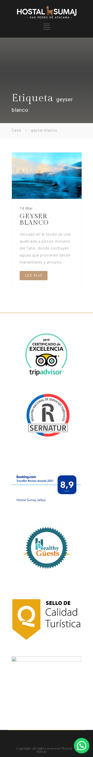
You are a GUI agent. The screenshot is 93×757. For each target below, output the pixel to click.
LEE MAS (33, 276)
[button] (81, 745)
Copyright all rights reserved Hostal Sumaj (44, 750)
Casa (16, 130)
